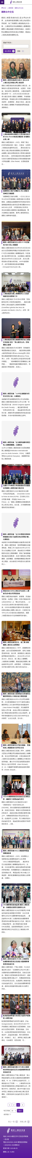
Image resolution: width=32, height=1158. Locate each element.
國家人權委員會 (16, 2)
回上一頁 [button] (11, 1122)
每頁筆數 (7, 1111)
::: (1, 5)
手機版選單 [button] (2, 2)
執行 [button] (20, 1111)
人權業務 (10, 8)
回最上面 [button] (23, 1122)
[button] (9, 51)
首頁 (4, 8)
